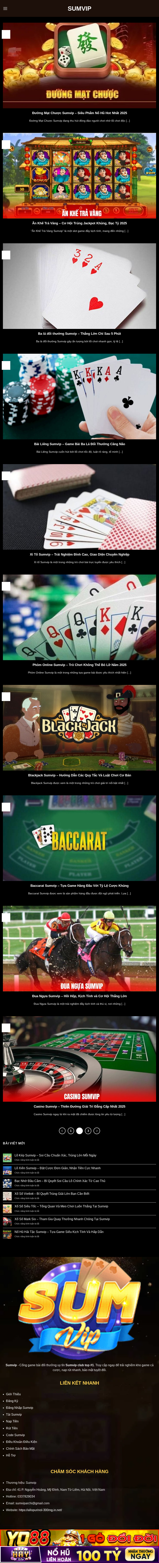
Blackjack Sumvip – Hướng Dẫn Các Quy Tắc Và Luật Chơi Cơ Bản (79, 775)
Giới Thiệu (13, 1394)
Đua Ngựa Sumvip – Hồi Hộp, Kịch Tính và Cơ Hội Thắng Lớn (79, 996)
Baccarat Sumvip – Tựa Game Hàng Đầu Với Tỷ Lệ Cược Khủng (79, 886)
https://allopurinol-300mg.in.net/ (40, 1510)
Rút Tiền (12, 1428)
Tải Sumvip (14, 1414)
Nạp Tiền (12, 1421)
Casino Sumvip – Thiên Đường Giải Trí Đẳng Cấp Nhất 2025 (79, 1106)
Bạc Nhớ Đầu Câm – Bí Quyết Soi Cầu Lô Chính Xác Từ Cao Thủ (60, 1181)
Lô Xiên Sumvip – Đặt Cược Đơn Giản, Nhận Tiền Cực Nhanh (58, 1168)
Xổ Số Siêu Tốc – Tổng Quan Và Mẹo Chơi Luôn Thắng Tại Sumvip (61, 1206)
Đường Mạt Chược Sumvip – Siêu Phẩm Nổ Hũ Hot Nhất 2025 (79, 113)
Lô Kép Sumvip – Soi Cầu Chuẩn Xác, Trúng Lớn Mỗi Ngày (55, 1155)
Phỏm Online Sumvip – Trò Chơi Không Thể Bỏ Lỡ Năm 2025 (79, 665)
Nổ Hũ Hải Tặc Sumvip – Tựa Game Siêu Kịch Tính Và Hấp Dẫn (59, 1232)
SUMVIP (79, 8)
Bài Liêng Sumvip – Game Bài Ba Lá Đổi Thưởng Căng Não (79, 444)
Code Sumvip (15, 1435)
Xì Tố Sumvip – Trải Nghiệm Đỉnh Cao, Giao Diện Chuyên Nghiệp (79, 554)
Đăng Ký (12, 1401)
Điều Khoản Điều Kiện (21, 1441)
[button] (5, 8)
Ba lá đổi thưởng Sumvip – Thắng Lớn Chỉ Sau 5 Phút (79, 333)
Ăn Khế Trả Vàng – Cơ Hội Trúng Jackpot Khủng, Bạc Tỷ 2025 (79, 223)
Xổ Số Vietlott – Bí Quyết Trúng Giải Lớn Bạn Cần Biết (52, 1193)
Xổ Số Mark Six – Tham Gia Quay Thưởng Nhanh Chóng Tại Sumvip (62, 1219)
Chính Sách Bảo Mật (20, 1448)
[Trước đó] (62, 1131)
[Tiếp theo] (96, 1131)
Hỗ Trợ (11, 1455)
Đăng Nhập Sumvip (19, 1407)
